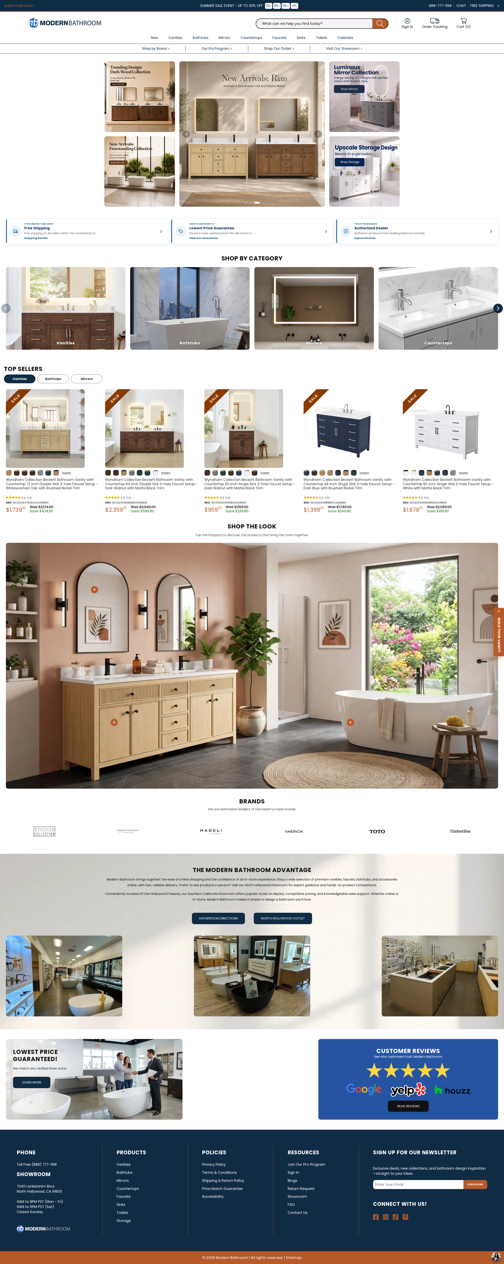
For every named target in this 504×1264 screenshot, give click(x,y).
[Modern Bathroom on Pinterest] (405, 1217)
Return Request (301, 1188)
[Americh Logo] (294, 831)
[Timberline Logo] (460, 831)
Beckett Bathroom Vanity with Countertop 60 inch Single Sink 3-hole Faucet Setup (448, 483)
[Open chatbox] (496, 1256)
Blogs (292, 1180)
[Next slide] (318, 134)
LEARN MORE (31, 1082)
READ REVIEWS (408, 1106)
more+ (66, 473)
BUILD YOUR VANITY (19, 6)
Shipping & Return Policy (223, 1180)
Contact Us (298, 1212)
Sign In (293, 1172)
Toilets (122, 1212)
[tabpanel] (53, 452)
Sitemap (294, 1257)
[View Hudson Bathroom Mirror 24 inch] (94, 589)
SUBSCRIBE (475, 1184)
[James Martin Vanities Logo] (127, 831)
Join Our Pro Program (306, 1164)
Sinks (121, 1204)
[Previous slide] (186, 134)
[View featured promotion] (252, 134)
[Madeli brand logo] (210, 831)
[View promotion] (139, 96)
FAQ (291, 1204)
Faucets (124, 1196)
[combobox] (322, 23)
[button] (464, 23)
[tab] (245, 203)
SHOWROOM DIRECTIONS (218, 918)
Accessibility (213, 1196)
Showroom (297, 1196)
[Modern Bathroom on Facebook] (376, 1217)
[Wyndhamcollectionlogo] (44, 831)
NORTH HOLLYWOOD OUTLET (283, 918)
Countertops (128, 1188)
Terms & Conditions (219, 1172)
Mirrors (87, 379)
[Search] (380, 23)
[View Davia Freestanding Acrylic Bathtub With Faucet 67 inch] (350, 722)
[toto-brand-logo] (377, 831)
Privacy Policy (214, 1164)
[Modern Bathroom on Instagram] (385, 1217)
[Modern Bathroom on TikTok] (395, 1217)
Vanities (20, 379)
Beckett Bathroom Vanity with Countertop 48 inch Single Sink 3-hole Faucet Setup (349, 483)
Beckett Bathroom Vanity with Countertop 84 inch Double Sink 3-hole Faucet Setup (151, 483)
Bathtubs (53, 379)
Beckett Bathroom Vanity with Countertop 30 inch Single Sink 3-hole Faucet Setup (249, 483)
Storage (124, 1220)
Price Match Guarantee (222, 1188)
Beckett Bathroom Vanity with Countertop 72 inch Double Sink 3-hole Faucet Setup (52, 483)
